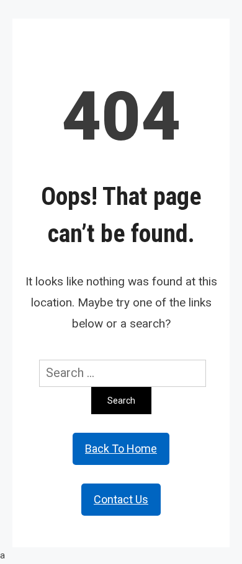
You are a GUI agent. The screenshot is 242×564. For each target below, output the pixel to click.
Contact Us (121, 499)
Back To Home (121, 448)
